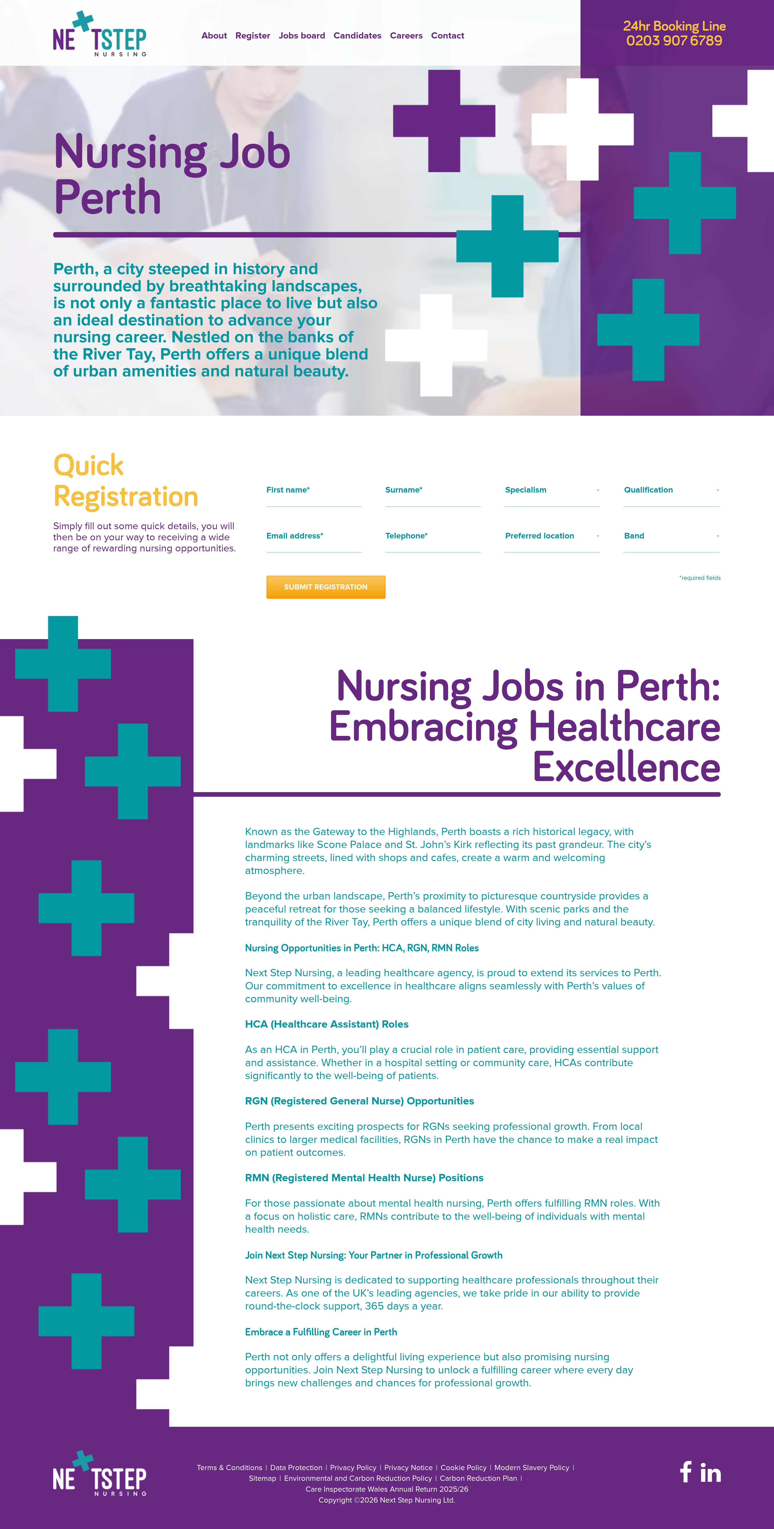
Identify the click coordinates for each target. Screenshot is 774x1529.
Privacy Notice (408, 1467)
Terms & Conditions (229, 1467)
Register (252, 35)
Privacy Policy (353, 1467)
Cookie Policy (464, 1467)
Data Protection (296, 1467)
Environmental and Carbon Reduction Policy (358, 1478)
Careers (406, 35)
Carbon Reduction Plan (478, 1478)
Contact (447, 35)
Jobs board (302, 35)
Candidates (358, 35)
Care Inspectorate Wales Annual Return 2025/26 (387, 1489)
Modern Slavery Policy (531, 1467)
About (214, 35)
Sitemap (262, 1478)
